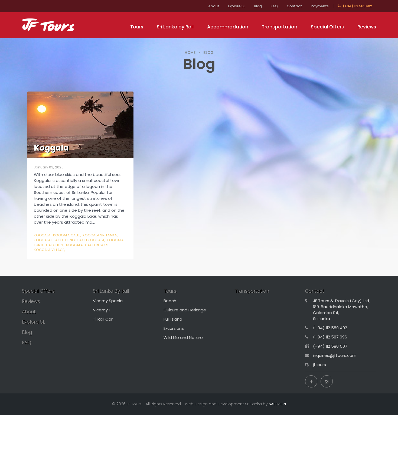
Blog (258, 6)
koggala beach (48, 240)
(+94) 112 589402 (357, 6)
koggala (42, 235)
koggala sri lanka (100, 235)
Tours (136, 27)
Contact (294, 6)
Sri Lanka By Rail (111, 291)
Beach (170, 301)
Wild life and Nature (183, 337)
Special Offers (327, 27)
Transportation (279, 27)
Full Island (173, 319)
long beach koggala (85, 240)
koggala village (49, 249)
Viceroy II (101, 310)
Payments (320, 6)
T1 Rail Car (103, 319)
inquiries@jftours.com (334, 355)
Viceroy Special (108, 301)
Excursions (174, 328)
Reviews (366, 27)
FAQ (274, 6)
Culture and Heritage (185, 310)
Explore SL (236, 6)
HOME (190, 52)
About (213, 6)
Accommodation (227, 27)
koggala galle (66, 235)
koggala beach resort (87, 245)
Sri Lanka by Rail (175, 27)
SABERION (277, 404)
